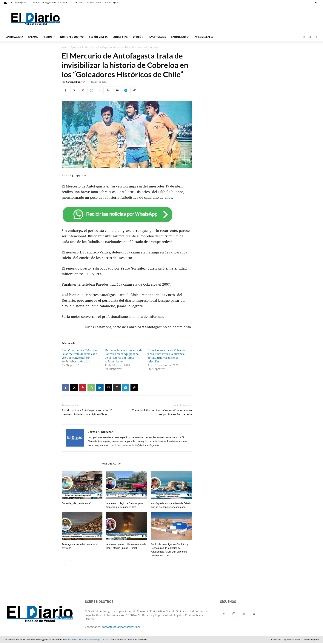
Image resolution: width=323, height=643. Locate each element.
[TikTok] (310, 37)
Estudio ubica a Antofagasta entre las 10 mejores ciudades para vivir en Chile (87, 412)
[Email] (108, 90)
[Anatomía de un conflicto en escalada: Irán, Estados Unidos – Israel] (126, 526)
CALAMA (33, 37)
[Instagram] (304, 37)
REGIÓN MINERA (98, 37)
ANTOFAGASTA (14, 37)
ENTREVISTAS (120, 37)
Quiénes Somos (93, 2)
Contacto (78, 2)
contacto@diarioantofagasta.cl (121, 627)
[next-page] (70, 563)
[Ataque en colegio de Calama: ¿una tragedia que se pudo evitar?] (126, 485)
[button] (316, 2)
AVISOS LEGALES (204, 37)
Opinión (75, 47)
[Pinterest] (82, 90)
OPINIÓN (138, 37)
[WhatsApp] (91, 90)
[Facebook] (298, 37)
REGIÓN (47, 37)
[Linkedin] (100, 90)
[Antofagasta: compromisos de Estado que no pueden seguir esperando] (171, 485)
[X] (316, 37)
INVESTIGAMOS (157, 37)
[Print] (117, 90)
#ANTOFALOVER (180, 37)
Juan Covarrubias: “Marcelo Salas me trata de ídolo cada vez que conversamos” (79, 354)
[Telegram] (125, 90)
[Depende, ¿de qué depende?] (82, 485)
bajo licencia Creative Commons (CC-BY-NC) (87, 639)
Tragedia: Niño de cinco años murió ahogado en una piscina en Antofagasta (162, 412)
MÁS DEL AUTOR (111, 463)
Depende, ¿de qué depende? (76, 503)
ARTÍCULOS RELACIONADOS (80, 463)
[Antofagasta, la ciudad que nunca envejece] (82, 526)
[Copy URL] (134, 90)
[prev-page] (64, 563)
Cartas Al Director (75, 81)
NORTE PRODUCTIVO (72, 37)
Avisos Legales (112, 2)
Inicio (64, 47)
